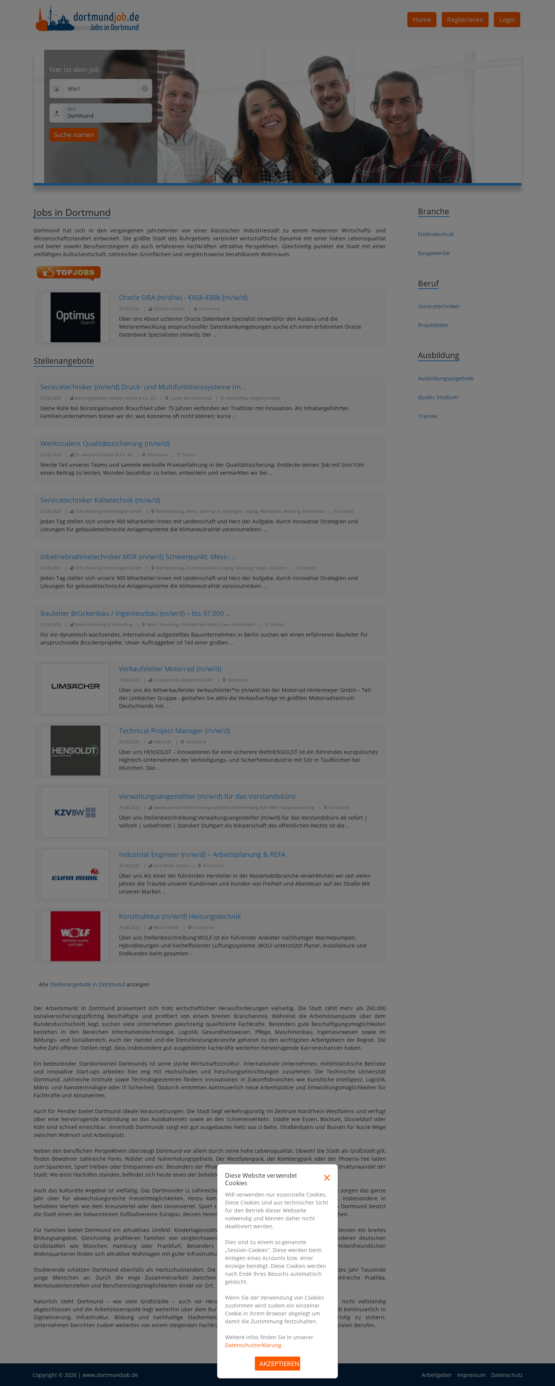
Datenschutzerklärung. (254, 1345)
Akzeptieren (279, 1363)
